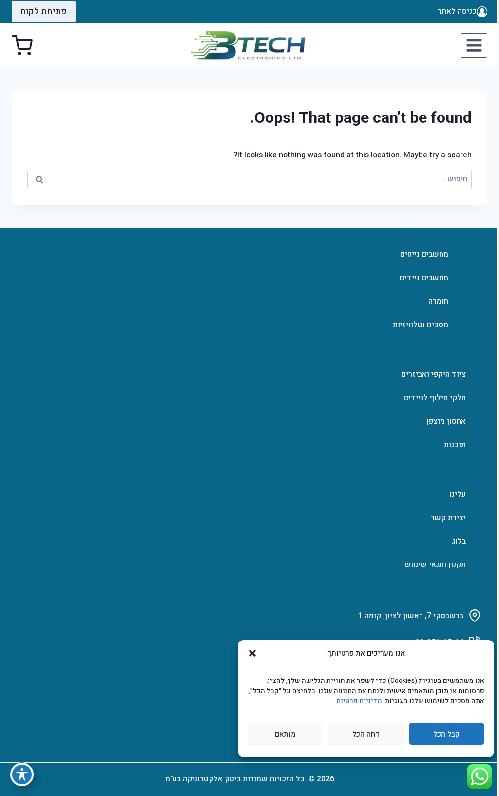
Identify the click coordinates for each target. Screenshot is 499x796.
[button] (252, 653)
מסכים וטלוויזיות (420, 324)
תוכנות (455, 444)
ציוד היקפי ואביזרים (433, 374)
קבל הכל (446, 734)
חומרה (438, 301)
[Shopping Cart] (22, 45)
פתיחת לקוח (43, 11)
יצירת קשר (448, 518)
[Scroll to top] (477, 759)
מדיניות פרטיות (359, 701)
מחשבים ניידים (424, 278)
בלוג (459, 541)
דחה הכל (366, 734)
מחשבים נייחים (424, 254)
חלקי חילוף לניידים (434, 398)
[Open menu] (474, 45)
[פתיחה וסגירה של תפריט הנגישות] (22, 774)
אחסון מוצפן (446, 421)
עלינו (457, 494)
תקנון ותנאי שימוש (435, 564)
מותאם (285, 734)
